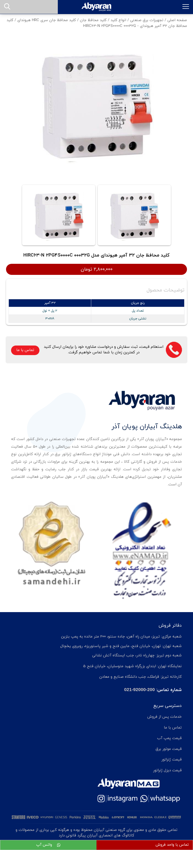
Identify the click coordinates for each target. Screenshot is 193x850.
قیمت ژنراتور (171, 759)
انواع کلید (118, 20)
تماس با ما (25, 350)
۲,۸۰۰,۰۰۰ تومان (97, 269)
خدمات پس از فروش (164, 716)
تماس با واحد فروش (172, 844)
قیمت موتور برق (169, 749)
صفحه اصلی (177, 20)
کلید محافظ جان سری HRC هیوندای (46, 20)
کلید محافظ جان (93, 20)
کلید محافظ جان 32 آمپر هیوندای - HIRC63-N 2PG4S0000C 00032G (97, 23)
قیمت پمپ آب (169, 738)
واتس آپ (44, 844)
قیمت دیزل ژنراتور (167, 770)
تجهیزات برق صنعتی (146, 20)
